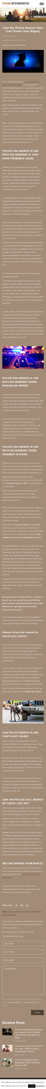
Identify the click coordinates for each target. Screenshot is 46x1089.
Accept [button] (31, 1086)
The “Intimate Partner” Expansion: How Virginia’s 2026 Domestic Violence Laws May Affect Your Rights (29, 1033)
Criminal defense (18, 45)
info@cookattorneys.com (19, 912)
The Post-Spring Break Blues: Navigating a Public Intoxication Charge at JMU (28, 1062)
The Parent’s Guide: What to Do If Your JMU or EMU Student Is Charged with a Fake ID (29, 1049)
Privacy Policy (15, 1002)
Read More (40, 1086)
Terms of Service (32, 1002)
